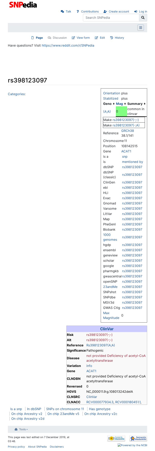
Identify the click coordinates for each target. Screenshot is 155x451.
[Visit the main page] (23, 4)
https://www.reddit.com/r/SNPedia (68, 45)
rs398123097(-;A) (126, 125)
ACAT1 (126, 151)
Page (39, 37)
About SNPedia (37, 446)
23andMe (110, 287)
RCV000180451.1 (127, 402)
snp (125, 156)
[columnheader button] (121, 103)
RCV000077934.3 (99, 402)
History (119, 37)
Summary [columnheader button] (134, 104)
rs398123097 (132, 167)
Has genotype (99, 409)
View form (83, 37)
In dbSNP (34, 409)
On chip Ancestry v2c (100, 414)
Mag (119, 104)
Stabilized (110, 98)
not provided (96, 356)
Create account (119, 11)
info (89, 366)
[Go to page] (143, 17)
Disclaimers (57, 446)
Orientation (111, 93)
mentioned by (132, 162)
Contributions (90, 11)
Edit (102, 37)
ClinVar (107, 328)
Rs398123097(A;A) (100, 345)
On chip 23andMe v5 (63, 414)
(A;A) (107, 111)
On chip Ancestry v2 (26, 414)
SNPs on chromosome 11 (65, 409)
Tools (22, 429)
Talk (68, 11)
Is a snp (16, 409)
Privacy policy (16, 446)
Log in (143, 11)
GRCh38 (127, 131)
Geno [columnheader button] (107, 104)
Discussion (60, 37)
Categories (16, 94)
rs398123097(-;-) (126, 120)
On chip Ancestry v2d (27, 419)
